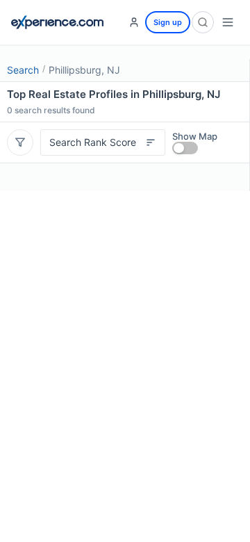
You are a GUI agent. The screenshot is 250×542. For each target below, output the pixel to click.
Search (23, 70)
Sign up (167, 22)
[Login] (134, 22)
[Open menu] (228, 22)
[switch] (185, 148)
